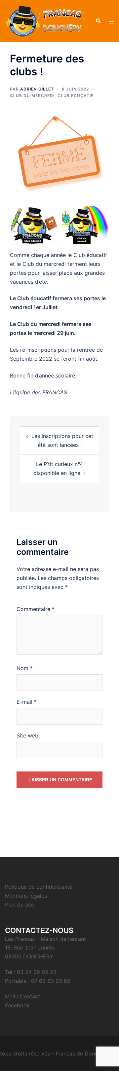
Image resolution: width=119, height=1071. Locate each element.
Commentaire (36, 609)
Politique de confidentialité (38, 886)
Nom (25, 668)
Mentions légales (26, 895)
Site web (27, 735)
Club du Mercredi (32, 95)
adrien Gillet (37, 89)
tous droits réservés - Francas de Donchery (54, 1053)
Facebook (17, 1005)
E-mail (27, 701)
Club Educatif (76, 95)
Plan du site (19, 904)
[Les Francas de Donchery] (45, 20)
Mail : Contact (22, 996)
